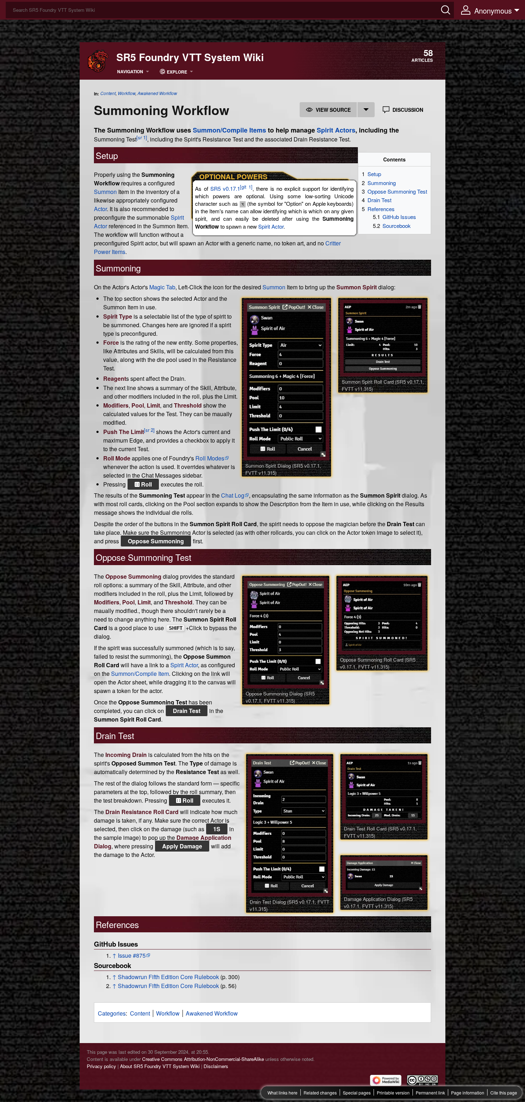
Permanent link (430, 1092)
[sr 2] (149, 430)
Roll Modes (209, 458)
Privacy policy (101, 1066)
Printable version (393, 1092)
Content (108, 93)
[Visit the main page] (98, 60)
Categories (112, 1013)
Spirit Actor (271, 226)
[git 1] (246, 186)
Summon (105, 192)
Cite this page (503, 1092)
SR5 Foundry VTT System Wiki (190, 57)
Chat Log (232, 495)
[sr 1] (141, 137)
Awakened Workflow (157, 93)
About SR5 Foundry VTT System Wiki (160, 1066)
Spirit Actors (336, 130)
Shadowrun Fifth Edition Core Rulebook (168, 977)
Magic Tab (162, 287)
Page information (467, 1092)
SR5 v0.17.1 (225, 188)
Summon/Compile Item (140, 673)
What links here (283, 1092)
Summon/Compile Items (229, 130)
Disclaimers (216, 1066)
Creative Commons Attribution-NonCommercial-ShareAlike (203, 1059)
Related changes (320, 1092)
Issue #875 (132, 955)
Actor (100, 209)
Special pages (357, 1092)
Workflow (126, 93)
